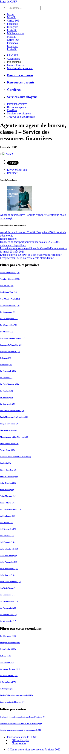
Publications (14, 61)
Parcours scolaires (20, 75)
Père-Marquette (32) (9, 476)
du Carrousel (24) (7, 595)
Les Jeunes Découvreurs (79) (12, 410)
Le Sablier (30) (6, 397)
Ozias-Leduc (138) (8, 649)
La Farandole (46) (8, 371)
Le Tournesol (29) (7, 404)
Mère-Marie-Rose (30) (9, 443)
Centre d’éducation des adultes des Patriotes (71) (21, 723)
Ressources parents (20, 82)
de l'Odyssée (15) (7, 542)
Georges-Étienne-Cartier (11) (12, 338)
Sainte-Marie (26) (7, 503)
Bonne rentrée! (8, 238)
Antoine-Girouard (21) (10, 279)
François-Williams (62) (10, 643)
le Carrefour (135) (8, 682)
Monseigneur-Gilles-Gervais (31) (14, 437)
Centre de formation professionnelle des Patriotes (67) (23, 717)
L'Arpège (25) (6, 365)
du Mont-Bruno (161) (9, 675)
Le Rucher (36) (6, 391)
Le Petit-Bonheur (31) (9, 384)
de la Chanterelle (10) (9, 549)
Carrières (14, 89)
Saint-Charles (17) (8, 483)
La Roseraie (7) (6, 378)
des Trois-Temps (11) (8, 588)
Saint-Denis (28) (7, 489)
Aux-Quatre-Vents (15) (10, 299)
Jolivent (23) (5, 358)
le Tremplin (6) (6, 689)
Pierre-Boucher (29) (8, 470)
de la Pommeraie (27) (9, 569)
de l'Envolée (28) (7, 536)
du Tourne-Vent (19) (8, 614)
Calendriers (13, 58)
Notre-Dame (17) (7, 450)
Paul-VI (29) (5, 463)
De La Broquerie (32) (9, 318)
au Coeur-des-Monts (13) (10, 509)
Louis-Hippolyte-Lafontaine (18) (14, 417)
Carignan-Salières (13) (9, 305)
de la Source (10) (7, 575)
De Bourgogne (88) (8, 312)
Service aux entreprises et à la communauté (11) (20, 730)
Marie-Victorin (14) (8, 430)
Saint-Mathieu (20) (8, 496)
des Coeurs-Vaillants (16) (10, 581)
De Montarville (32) (8, 325)
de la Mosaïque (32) (8, 555)
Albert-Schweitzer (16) (9, 272)
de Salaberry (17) (7, 516)
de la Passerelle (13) (8, 562)
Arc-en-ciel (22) (6, 286)
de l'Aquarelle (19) (8, 529)
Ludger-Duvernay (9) (9, 424)
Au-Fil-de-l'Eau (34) (8, 292)
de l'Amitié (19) (6, 522)
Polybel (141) (6, 656)
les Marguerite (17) (8, 621)
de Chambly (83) (7, 662)
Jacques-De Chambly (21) (11, 345)
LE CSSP (12, 55)
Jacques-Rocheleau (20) (10, 351)
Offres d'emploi (20, 740)
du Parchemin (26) (8, 608)
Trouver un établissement (21, 116)
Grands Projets (15, 65)
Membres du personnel (20, 68)
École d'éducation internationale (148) (16, 695)
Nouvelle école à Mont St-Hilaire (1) (15, 457)
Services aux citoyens (22, 97)
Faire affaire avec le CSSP (21, 737)
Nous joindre (19, 743)
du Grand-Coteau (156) (10, 669)
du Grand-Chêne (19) (9, 601)
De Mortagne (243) (8, 636)
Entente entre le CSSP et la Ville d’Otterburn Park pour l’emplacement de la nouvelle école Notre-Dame (30, 256)
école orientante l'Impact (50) (12, 702)
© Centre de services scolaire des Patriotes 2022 (34, 749)
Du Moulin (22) (6, 332)
